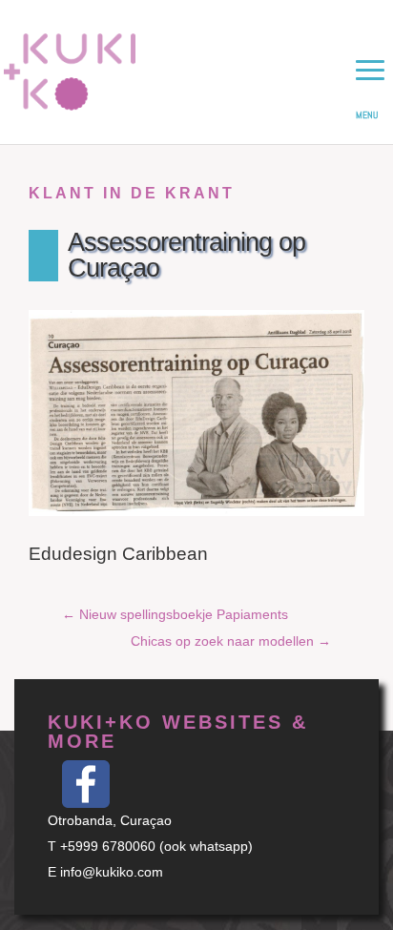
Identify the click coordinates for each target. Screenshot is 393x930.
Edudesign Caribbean (118, 554)
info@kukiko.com (111, 871)
